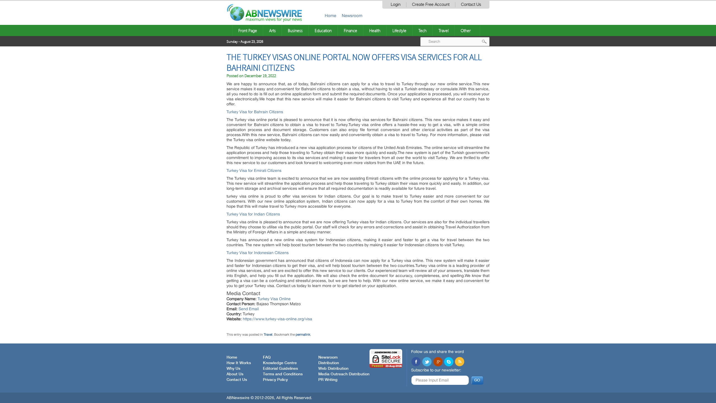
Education (323, 30)
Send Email (249, 309)
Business (295, 30)
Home (330, 15)
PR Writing (327, 380)
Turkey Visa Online (274, 299)
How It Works (239, 363)
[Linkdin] (437, 362)
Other (466, 30)
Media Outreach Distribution (343, 374)
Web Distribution (333, 369)
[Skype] (448, 362)
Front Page (247, 30)
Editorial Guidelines (280, 369)
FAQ (267, 357)
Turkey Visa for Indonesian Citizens (258, 252)
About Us (235, 374)
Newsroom (352, 15)
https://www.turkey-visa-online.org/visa (277, 319)
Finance (350, 30)
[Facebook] (416, 362)
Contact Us (471, 5)
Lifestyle (399, 30)
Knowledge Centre (280, 363)
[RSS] (459, 362)
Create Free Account (430, 5)
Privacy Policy (275, 380)
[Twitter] (427, 362)
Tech (422, 30)
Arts (272, 30)
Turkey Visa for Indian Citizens (253, 214)
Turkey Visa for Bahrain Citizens (255, 112)
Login (396, 5)
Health (374, 30)
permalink (303, 334)
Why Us (233, 369)
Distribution (328, 363)
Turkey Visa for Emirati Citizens (254, 170)
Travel (444, 30)
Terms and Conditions (283, 374)
